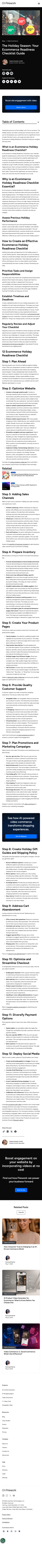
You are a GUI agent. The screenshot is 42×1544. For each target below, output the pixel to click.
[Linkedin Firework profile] (3, 1495)
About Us (5, 1444)
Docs (3, 1466)
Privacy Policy (6, 1514)
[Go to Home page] (9, 3)
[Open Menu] (39, 3)
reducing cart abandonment (16, 954)
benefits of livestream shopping (19, 544)
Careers (4, 1447)
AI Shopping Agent (8, 1394)
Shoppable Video (7, 1405)
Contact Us (5, 1451)
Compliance (5, 1522)
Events (4, 1424)
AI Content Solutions (8, 1390)
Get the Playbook (21, 836)
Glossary (5, 1470)
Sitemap (4, 1477)
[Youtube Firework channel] (14, 1495)
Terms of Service (7, 1518)
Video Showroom (7, 1397)
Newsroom (5, 1455)
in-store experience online (25, 735)
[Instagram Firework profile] (7, 1495)
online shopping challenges (18, 462)
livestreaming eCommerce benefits (13, 344)
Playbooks (5, 1428)
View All (21, 1212)
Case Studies (6, 1420)
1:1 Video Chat (6, 1401)
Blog (3, 1417)
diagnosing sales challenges (16, 677)
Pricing (4, 1432)
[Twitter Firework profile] (10, 1495)
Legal (3, 1474)
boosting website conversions (16, 1007)
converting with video (14, 1104)
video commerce (29, 804)
